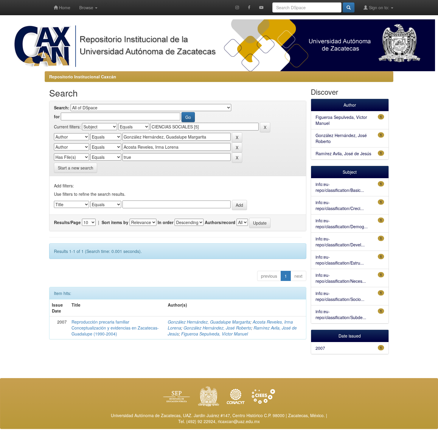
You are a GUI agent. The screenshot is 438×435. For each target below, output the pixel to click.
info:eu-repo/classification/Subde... (341, 314)
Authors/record (220, 222)
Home (64, 7)
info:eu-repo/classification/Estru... (340, 260)
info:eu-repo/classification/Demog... (342, 223)
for (57, 116)
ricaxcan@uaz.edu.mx (239, 421)
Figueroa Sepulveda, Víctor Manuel (214, 334)
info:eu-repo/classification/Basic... (340, 187)
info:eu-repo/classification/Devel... (340, 242)
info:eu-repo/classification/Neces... (341, 278)
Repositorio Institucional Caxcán (82, 77)
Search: (61, 108)
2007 (320, 348)
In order (165, 222)
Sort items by (115, 222)
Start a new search (75, 168)
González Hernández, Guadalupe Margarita (209, 322)
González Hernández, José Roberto (217, 328)
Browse (86, 7)
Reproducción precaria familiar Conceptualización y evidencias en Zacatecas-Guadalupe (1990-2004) (115, 328)
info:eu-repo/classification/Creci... (340, 205)
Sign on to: (379, 7)
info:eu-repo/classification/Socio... (340, 296)
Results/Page (67, 222)
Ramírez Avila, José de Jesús (343, 153)
